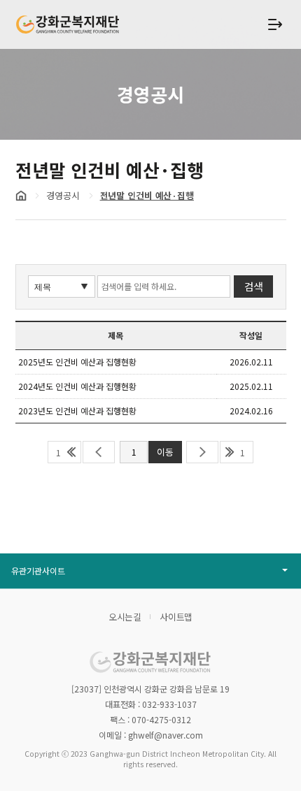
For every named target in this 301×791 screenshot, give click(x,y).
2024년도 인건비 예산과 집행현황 (77, 386)
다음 (202, 452)
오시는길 (125, 616)
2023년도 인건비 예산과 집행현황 (77, 410)
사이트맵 (176, 616)
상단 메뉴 (275, 24)
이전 (99, 452)
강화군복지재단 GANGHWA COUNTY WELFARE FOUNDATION (67, 24)
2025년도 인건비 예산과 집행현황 (77, 362)
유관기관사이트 (38, 570)
